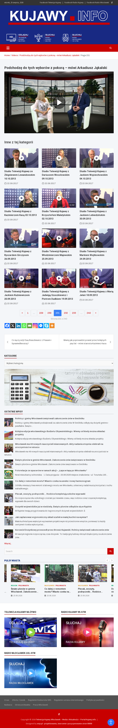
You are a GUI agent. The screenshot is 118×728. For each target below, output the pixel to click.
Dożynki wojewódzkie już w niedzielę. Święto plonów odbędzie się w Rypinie (53, 507)
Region (14, 585)
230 (49, 313)
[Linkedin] (18, 325)
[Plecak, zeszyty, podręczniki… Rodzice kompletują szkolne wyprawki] (8, 497)
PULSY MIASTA (12, 560)
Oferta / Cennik (18, 700)
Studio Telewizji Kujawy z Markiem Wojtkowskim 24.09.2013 (93, 255)
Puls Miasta (23, 585)
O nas (6, 700)
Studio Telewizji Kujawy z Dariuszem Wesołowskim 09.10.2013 (56, 175)
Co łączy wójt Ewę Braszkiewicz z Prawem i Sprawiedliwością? (31, 341)
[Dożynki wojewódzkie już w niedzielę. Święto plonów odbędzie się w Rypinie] (8, 510)
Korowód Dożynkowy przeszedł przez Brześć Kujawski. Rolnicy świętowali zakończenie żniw (62, 530)
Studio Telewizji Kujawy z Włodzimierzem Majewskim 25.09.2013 (57, 255)
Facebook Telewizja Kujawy (50, 2)
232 (66, 313)
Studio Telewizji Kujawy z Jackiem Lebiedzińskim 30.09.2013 (93, 215)
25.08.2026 (17, 595)
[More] (52, 325)
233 (74, 313)
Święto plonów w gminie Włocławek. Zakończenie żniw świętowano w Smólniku (55, 460)
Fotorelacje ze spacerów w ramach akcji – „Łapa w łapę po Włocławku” (51, 470)
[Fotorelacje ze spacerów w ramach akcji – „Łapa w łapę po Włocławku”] (8, 474)
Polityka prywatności (95, 700)
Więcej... (8, 543)
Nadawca (8, 704)
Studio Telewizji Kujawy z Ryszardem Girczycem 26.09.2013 (17, 255)
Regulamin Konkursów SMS (39, 700)
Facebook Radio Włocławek (98, 2)
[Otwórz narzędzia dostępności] (110, 722)
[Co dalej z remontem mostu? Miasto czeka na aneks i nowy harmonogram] (8, 485)
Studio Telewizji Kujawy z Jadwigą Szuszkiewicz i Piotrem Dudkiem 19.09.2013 (57, 295)
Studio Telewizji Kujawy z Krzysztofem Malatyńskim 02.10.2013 (56, 215)
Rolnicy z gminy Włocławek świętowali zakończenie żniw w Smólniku (49, 418)
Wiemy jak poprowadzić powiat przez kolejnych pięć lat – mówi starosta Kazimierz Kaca (84, 341)
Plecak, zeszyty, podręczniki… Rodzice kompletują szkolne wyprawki (50, 494)
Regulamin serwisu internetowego (69, 700)
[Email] (29, 325)
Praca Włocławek (40, 704)
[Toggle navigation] (8, 48)
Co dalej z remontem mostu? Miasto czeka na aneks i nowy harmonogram (52, 481)
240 (89, 313)
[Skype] (46, 325)
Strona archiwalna (22, 704)
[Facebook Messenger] (40, 325)
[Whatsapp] (23, 325)
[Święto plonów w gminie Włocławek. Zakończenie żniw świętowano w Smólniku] (8, 464)
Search (110, 551)
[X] (12, 325)
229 (41, 313)
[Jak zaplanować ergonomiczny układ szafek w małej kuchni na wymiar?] (8, 521)
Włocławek (49, 585)
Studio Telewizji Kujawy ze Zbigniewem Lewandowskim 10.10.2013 (19, 175)
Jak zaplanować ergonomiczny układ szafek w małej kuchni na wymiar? (51, 517)
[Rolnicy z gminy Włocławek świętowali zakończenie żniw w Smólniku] (8, 422)
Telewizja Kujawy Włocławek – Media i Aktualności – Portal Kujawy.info (66, 719)
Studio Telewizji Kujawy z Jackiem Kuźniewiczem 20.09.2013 (17, 295)
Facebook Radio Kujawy (73, 2)
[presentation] (107, 560)
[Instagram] (35, 325)
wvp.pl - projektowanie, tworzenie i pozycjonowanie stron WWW (64, 723)
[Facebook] (112, 2)
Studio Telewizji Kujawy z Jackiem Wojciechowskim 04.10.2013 (94, 175)
